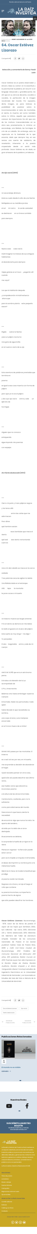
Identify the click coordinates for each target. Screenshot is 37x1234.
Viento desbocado (8, 1013)
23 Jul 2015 (28, 39)
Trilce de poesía (7, 1176)
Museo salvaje (6, 1182)
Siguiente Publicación (26, 1022)
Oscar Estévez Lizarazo (10, 1008)
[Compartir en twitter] (19, 58)
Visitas (6, 41)
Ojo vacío (24, 1008)
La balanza (5, 1179)
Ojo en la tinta (6, 1194)
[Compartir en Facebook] (15, 58)
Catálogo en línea (7, 1208)
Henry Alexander (18, 39)
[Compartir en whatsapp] (23, 58)
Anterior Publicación (10, 1022)
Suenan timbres (7, 1185)
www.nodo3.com (24, 1217)
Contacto (5, 1211)
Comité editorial (7, 1202)
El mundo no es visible (11, 1067)
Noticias (4, 1205)
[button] (14, 1080)
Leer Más (5, 1071)
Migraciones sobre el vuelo (10, 1191)
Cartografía (5, 1188)
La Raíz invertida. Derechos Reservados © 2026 (16, 1166)
